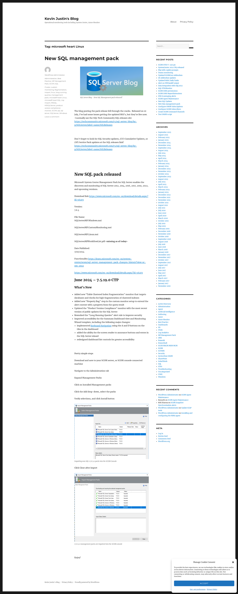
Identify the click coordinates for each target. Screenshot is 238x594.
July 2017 (161, 268)
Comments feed (164, 439)
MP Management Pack (167, 335)
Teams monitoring (165, 73)
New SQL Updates (165, 101)
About (173, 22)
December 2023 (164, 169)
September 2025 (164, 132)
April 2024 (162, 158)
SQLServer (54, 113)
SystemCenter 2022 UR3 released (171, 67)
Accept (204, 583)
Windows (63, 113)
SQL (56, 84)
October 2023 (163, 174)
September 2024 (164, 148)
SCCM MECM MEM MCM (168, 346)
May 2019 (162, 226)
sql (59, 111)
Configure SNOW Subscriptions (170, 107)
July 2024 (161, 153)
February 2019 (163, 229)
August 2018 (163, 242)
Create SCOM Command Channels (171, 112)
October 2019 (163, 221)
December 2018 (164, 231)
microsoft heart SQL (53, 100)
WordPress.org (164, 441)
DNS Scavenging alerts (167, 96)
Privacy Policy (212, 589)
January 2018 (163, 252)
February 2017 (163, 281)
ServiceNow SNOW (165, 356)
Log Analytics (163, 333)
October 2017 (163, 260)
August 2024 (163, 150)
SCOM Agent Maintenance (168, 99)
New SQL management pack (82, 58)
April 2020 (162, 216)
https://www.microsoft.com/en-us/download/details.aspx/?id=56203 (108, 272)
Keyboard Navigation (101, 325)
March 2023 (163, 187)
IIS (159, 327)
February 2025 (164, 137)
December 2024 (164, 143)
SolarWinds (162, 361)
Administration (51, 78)
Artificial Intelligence (166, 312)
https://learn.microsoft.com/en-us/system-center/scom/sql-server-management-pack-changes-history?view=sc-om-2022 (110, 262)
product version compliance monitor (54, 108)
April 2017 (162, 276)
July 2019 (161, 223)
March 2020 (163, 218)
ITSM (160, 330)
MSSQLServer (50, 105)
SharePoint (162, 359)
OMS (160, 338)
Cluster (47, 87)
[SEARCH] (191, 47)
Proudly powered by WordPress (87, 582)
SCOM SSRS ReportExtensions (170, 93)
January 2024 (163, 166)
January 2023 (163, 192)
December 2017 (164, 255)
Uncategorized (164, 372)
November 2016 (164, 286)
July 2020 (161, 210)
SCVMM (161, 351)
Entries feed (163, 436)
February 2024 (164, 163)
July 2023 (161, 182)
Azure (160, 317)
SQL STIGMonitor (165, 88)
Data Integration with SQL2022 (170, 86)
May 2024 (162, 156)
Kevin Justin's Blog (62, 19)
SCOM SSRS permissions (168, 91)
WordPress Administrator (55, 75)
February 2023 (163, 190)
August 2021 (163, 205)
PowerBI (161, 340)
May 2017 (162, 273)
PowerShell (162, 343)
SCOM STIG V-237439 (167, 65)
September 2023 (164, 177)
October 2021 (163, 203)
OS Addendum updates (167, 78)
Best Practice (163, 322)
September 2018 (164, 239)
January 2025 (163, 140)
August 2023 (163, 179)
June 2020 (162, 213)
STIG (160, 366)
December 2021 (164, 197)
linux (53, 92)
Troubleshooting (165, 369)
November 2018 (164, 234)
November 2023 (164, 171)
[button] (233, 562)
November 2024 (164, 145)
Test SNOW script (165, 114)
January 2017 (163, 283)
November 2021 (164, 200)
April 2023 (162, 184)
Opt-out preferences (198, 589)
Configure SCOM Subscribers (169, 109)
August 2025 (163, 135)
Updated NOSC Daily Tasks (168, 80)
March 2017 (162, 278)
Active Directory (164, 304)
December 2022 (164, 195)
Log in (160, 433)
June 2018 (162, 247)
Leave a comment (52, 117)
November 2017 (164, 257)
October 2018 (163, 236)
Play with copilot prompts (168, 70)
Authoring (162, 314)
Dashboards (163, 325)
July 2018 (161, 244)
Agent (160, 309)
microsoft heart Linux (58, 98)
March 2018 (162, 250)
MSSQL (54, 103)
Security (161, 353)
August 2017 (163, 265)
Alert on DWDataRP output (168, 83)
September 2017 (164, 263)
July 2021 (161, 208)
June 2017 (162, 270)
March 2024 (163, 161)
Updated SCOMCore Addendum (170, 75)
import (47, 92)
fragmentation (60, 90)
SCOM (51, 84)
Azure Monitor (164, 320)
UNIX (160, 374)
